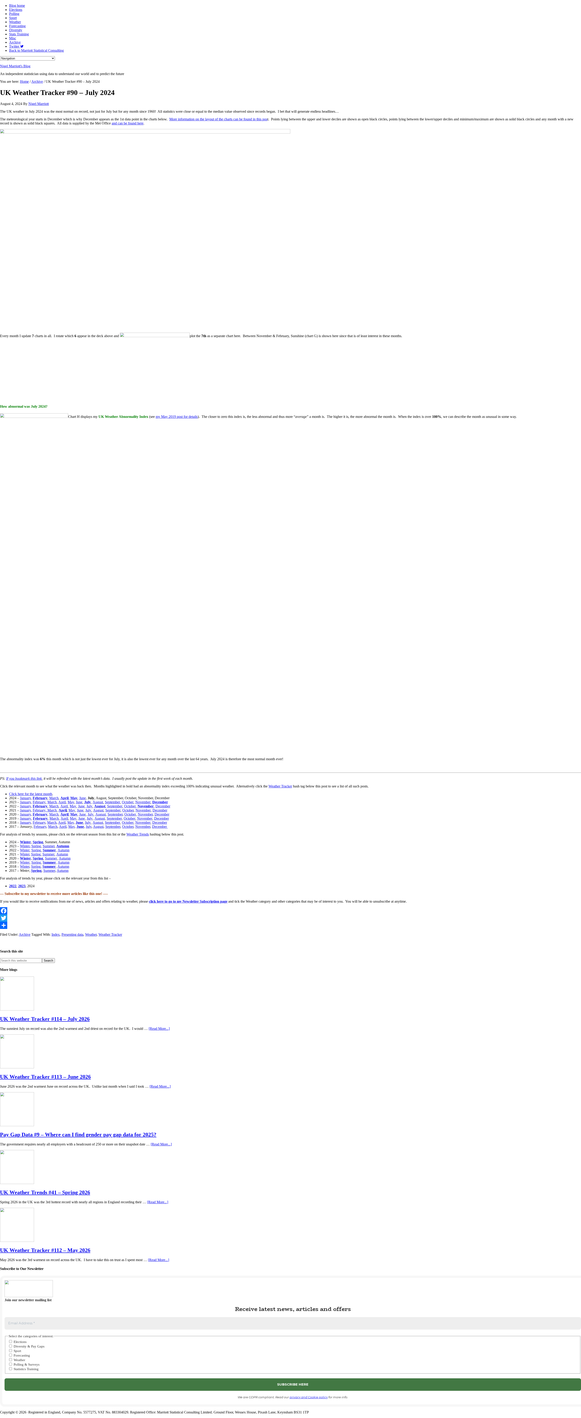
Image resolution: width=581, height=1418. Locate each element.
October (127, 802)
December (162, 806)
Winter (25, 842)
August (98, 802)
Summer (48, 846)
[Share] (290, 925)
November (142, 802)
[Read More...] (159, 1029)
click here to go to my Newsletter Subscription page (188, 901)
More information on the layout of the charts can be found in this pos (218, 119)
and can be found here (127, 123)
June (82, 798)
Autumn (62, 846)
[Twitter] (290, 918)
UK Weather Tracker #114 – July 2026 (45, 1019)
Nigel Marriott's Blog (15, 66)
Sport (17, 1351)
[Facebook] (290, 910)
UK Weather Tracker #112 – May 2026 (45, 1250)
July (89, 806)
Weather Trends (137, 834)
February (39, 802)
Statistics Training (26, 1369)
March (54, 798)
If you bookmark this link (24, 778)
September (112, 802)
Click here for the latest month (30, 794)
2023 (21, 886)
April (62, 802)
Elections (20, 1342)
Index (56, 934)
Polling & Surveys (26, 1364)
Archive (24, 934)
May (71, 802)
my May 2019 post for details (177, 417)
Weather (91, 934)
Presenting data (72, 934)
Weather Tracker (280, 786)
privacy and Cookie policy (309, 1397)
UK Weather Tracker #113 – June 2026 (45, 1077)
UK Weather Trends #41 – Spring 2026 (45, 1192)
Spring (36, 846)
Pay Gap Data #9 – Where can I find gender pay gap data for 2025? (78, 1135)
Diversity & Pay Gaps (28, 1346)
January (25, 798)
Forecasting (21, 1355)
